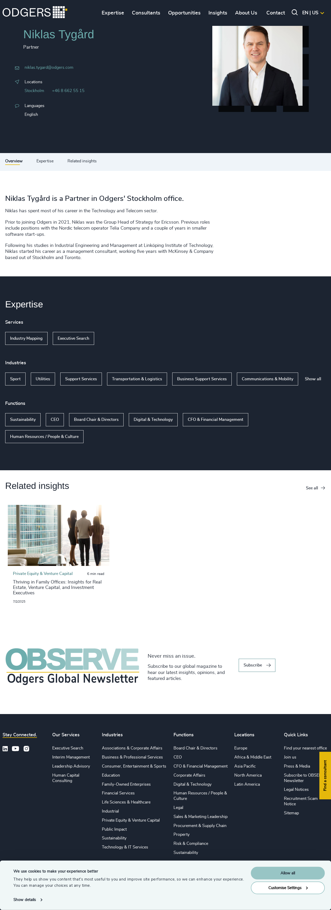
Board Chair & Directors (96, 420)
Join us (290, 757)
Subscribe (253, 665)
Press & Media (297, 766)
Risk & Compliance (191, 843)
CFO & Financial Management (215, 420)
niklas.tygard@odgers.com (49, 67)
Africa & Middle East (252, 757)
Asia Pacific (245, 766)
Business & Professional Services (132, 757)
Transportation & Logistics (137, 379)
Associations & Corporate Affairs (132, 748)
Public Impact (114, 829)
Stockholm (34, 91)
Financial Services (118, 793)
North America (248, 775)
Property (182, 834)
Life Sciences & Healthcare (126, 802)
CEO (55, 420)
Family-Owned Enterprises (126, 784)
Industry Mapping (26, 338)
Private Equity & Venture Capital (131, 820)
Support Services (81, 379)
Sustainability (23, 420)
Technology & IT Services (125, 847)
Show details (24, 900)
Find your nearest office (305, 748)
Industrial (110, 811)
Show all (109, 338)
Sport (15, 379)
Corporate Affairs (189, 775)
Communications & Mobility (267, 379)
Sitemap (291, 813)
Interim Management (71, 757)
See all (312, 488)
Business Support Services (202, 379)
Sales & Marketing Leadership (201, 817)
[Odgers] (35, 13)
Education (111, 775)
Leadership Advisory (71, 766)
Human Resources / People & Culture (44, 437)
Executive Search (73, 338)
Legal (178, 808)
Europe (240, 748)
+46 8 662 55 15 (68, 91)
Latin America (247, 784)
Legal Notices (296, 789)
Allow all (288, 873)
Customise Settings (285, 888)
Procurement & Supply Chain (200, 826)
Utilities (43, 379)
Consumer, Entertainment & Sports (134, 766)
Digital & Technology (153, 420)
